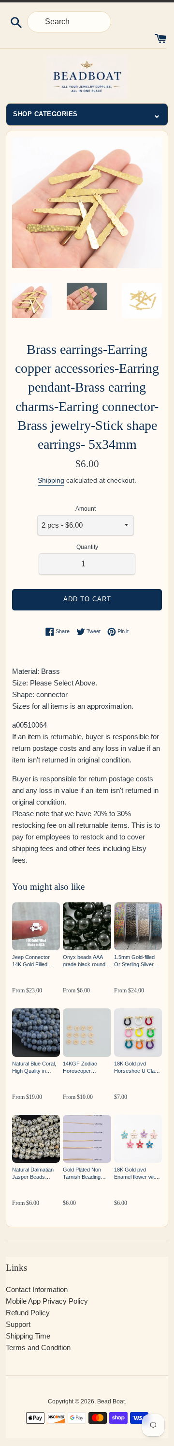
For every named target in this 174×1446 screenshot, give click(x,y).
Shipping (51, 480)
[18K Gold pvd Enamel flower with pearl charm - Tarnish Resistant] (138, 1139)
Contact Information (37, 1289)
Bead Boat (111, 1401)
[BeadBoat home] (87, 77)
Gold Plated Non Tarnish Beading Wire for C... (82, 1174)
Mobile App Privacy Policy (47, 1301)
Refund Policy (28, 1313)
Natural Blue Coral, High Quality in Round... (34, 1068)
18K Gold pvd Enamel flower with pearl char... (136, 1174)
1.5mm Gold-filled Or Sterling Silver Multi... (134, 961)
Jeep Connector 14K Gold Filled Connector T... (31, 961)
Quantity (87, 547)
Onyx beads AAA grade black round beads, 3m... (84, 961)
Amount (85, 508)
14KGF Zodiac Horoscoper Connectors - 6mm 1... (85, 1068)
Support (18, 1324)
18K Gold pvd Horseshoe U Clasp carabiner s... (137, 1068)
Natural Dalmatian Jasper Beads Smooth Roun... (33, 1174)
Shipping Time (28, 1336)
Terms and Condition (38, 1347)
